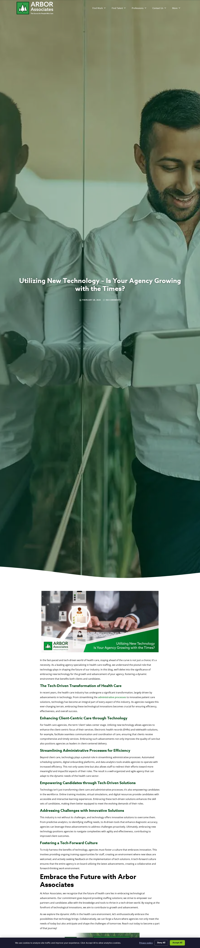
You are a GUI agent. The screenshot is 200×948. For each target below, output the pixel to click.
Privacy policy (146, 943)
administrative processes (112, 697)
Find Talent (117, 8)
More (174, 8)
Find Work (97, 8)
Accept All (177, 942)
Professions (137, 8)
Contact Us (157, 8)
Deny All (161, 942)
